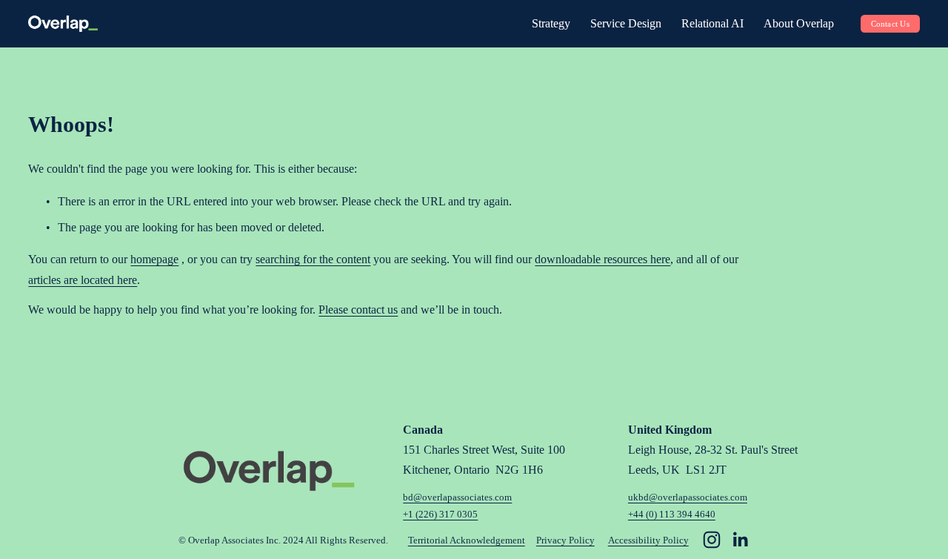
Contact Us (890, 23)
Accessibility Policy (648, 540)
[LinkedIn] (740, 540)
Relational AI (712, 23)
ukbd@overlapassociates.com (687, 497)
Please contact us (358, 309)
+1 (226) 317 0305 (440, 514)
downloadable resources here (602, 259)
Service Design (625, 23)
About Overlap (799, 23)
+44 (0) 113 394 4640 (671, 514)
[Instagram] (712, 540)
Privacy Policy (565, 540)
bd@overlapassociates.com (457, 497)
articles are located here (82, 280)
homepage (154, 259)
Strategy (551, 23)
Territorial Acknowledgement (466, 540)
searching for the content (313, 259)
